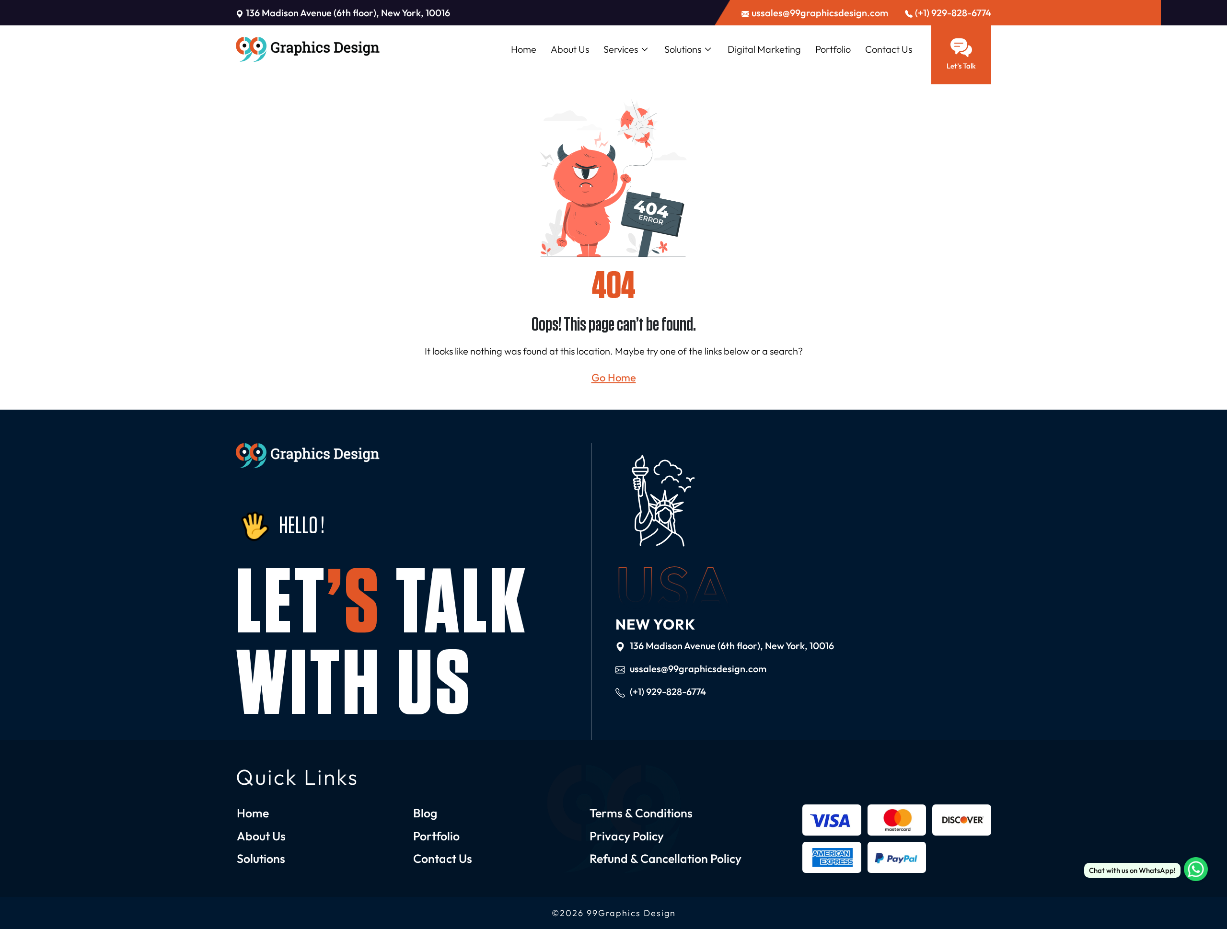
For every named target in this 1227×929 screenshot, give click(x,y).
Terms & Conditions (641, 813)
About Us (570, 49)
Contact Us (888, 49)
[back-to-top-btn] (1196, 898)
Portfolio (833, 49)
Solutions (682, 49)
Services (620, 49)
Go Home (613, 377)
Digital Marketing (764, 49)
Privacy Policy (627, 836)
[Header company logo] (308, 49)
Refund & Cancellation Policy (665, 858)
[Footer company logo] (308, 456)
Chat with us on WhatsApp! (1132, 870)
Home (523, 49)
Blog (425, 813)
